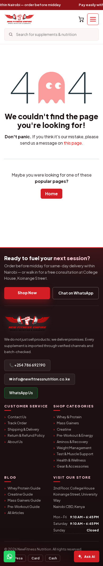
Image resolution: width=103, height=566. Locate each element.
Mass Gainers (68, 423)
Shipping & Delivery (23, 429)
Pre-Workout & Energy (75, 435)
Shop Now (27, 293)
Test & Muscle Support (75, 454)
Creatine (64, 429)
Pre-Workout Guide (24, 507)
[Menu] (93, 19)
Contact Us (17, 417)
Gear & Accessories (73, 466)
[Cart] (81, 19)
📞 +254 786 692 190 (27, 365)
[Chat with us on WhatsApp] (9, 556)
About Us (15, 442)
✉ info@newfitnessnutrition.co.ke (39, 379)
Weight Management (74, 448)
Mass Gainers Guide (24, 500)
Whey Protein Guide (24, 488)
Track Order (17, 423)
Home (51, 193)
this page (73, 143)
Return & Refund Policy (26, 435)
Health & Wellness (71, 460)
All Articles (16, 513)
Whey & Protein (69, 417)
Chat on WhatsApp (75, 293)
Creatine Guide (20, 494)
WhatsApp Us (21, 393)
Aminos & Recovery (72, 442)
